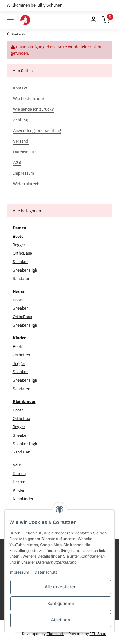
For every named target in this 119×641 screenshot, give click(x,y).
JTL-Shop (98, 633)
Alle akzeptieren (60, 586)
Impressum (19, 572)
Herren (19, 481)
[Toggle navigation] (10, 20)
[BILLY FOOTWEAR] (25, 20)
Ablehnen (60, 619)
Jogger (19, 245)
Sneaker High (25, 270)
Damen (19, 473)
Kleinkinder (23, 499)
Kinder (19, 490)
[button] (93, 20)
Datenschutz (46, 572)
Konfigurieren (60, 603)
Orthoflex (21, 355)
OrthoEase (22, 253)
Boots (18, 236)
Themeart (55, 633)
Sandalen (21, 278)
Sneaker (20, 261)
